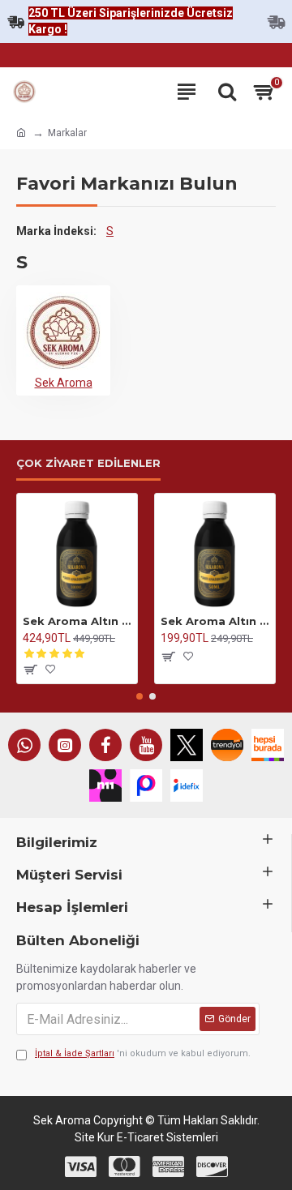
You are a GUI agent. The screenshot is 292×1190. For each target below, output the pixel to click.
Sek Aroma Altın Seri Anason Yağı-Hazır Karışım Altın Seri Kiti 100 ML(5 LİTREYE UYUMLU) (77, 620)
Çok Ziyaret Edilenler (88, 462)
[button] (139, 696)
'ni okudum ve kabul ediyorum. (143, 1053)
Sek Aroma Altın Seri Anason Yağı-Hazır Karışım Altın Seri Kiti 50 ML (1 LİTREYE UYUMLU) (215, 620)
